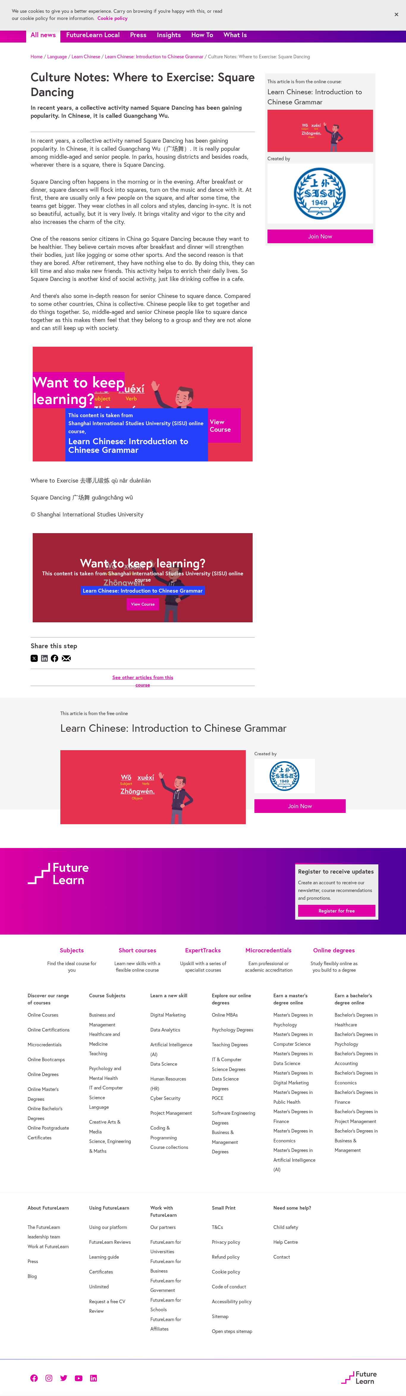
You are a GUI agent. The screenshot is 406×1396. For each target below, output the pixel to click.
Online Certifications (49, 1030)
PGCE (218, 1098)
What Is (235, 34)
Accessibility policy (231, 1301)
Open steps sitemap (232, 1331)
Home (37, 56)
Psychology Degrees (232, 1030)
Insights (169, 34)
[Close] (396, 14)
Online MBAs (225, 1015)
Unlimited (99, 1287)
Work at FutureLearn (48, 1246)
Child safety (285, 1227)
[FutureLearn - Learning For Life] (359, 1376)
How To (202, 34)
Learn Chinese (86, 56)
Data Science (163, 1064)
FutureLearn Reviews (110, 1242)
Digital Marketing (168, 1015)
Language (57, 56)
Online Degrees (43, 1074)
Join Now (320, 236)
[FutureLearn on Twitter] (63, 1377)
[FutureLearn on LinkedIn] (93, 1377)
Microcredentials (45, 1045)
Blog (32, 1276)
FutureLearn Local (93, 34)
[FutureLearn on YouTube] (78, 1377)
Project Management (171, 1113)
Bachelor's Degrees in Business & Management (356, 1140)
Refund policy (226, 1257)
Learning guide (104, 1257)
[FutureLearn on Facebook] (35, 1377)
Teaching (98, 1053)
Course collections (169, 1147)
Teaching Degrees (230, 1045)
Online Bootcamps (46, 1059)
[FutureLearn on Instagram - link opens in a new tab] (48, 1377)
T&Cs (217, 1227)
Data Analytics (165, 1030)
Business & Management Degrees (225, 1142)
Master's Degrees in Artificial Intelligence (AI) (294, 1159)
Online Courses (43, 1015)
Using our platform (108, 1227)
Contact (281, 1257)
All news (43, 34)
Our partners (163, 1227)
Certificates (101, 1272)
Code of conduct (229, 1287)
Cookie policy (226, 1272)
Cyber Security (165, 1098)
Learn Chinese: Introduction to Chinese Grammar (154, 56)
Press (138, 34)
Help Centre (285, 1242)
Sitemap (220, 1316)
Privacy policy (226, 1242)
